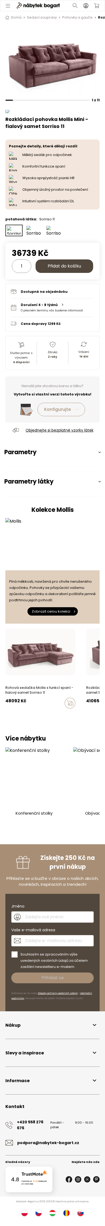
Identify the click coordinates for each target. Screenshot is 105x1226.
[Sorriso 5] (34, 230)
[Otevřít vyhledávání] (75, 5)
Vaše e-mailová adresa (33, 930)
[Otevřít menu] (8, 5)
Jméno (17, 906)
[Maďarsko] (52, 1213)
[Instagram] (78, 1179)
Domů (16, 17)
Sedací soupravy (42, 17)
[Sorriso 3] (53, 230)
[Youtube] (87, 1179)
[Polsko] (24, 1213)
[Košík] (96, 5)
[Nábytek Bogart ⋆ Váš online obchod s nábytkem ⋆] (38, 5)
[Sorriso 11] (14, 230)
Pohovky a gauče (77, 17)
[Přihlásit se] (85, 5)
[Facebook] (69, 1179)
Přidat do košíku (64, 266)
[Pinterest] (96, 1179)
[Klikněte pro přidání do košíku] (70, 703)
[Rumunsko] (66, 1213)
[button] (52, 307)
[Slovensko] (80, 1213)
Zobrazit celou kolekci (51, 611)
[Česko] (38, 1213)
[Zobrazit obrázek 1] (52, 62)
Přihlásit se (52, 978)
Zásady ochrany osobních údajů (58, 993)
